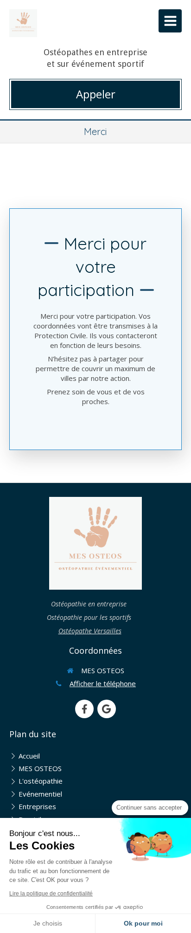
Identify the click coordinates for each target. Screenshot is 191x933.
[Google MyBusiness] (106, 709)
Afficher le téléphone (103, 683)
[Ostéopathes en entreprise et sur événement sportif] (23, 23)
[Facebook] (84, 709)
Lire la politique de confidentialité (51, 893)
